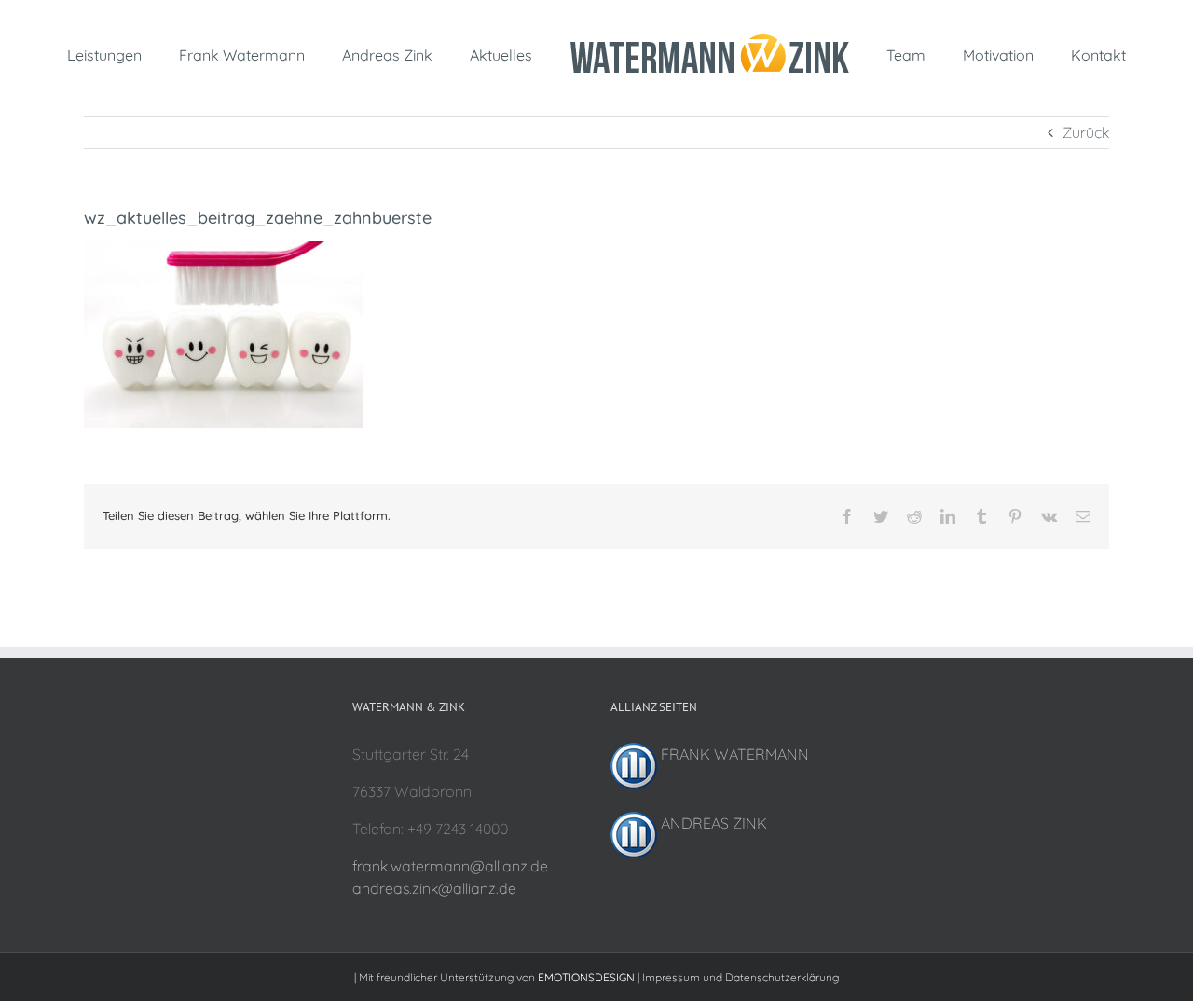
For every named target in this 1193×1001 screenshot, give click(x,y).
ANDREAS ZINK (712, 823)
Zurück (1086, 132)
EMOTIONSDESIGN (586, 977)
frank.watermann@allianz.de (450, 866)
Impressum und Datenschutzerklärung (740, 977)
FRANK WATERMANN (733, 754)
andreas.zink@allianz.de (434, 888)
